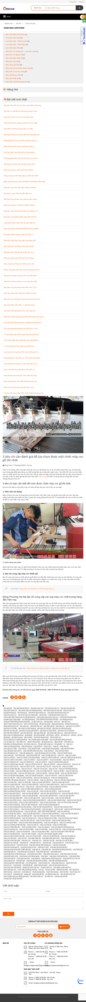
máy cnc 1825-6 (68, 760)
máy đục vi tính (43, 847)
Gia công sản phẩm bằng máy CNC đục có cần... (21, 328)
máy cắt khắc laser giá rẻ (13, 751)
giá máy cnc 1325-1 (73, 726)
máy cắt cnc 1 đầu (10, 748)
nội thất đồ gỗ (27, 865)
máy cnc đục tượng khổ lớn (42, 807)
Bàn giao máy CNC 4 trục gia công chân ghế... (20, 240)
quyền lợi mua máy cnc (31, 867)
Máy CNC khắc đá (12, 78)
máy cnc (61, 755)
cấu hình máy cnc (10, 715)
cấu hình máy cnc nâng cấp (28, 715)
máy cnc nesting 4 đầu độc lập (14, 825)
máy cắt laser (49, 751)
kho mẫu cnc (21, 742)
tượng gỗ (27, 874)
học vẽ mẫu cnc (9, 742)
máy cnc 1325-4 (42, 760)
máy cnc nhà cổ (32, 825)
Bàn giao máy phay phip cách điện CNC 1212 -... (21, 287)
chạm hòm (43, 715)
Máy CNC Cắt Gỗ (12, 61)
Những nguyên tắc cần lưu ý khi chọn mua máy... (21, 158)
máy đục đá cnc (35, 843)
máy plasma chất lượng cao (51, 858)
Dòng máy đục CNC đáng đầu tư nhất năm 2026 (21, 176)
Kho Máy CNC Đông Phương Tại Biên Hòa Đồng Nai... (23, 322)
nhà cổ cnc (8, 865)
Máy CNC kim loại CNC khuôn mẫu (18, 68)
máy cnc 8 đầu (59, 771)
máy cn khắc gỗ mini (49, 755)
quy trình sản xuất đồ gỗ (12, 867)
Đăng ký (81, 2)
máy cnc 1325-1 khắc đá (50, 757)
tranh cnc (17, 872)
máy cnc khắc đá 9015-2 (70, 813)
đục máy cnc (24, 726)
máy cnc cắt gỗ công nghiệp (14, 775)
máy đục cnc (36, 840)
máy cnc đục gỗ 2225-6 (70, 793)
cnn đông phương (66, 719)
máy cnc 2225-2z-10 (11, 762)
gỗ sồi (80, 735)
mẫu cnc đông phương (12, 746)
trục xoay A (8, 874)
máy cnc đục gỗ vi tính (32, 798)
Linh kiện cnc (68, 742)
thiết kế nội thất (62, 869)
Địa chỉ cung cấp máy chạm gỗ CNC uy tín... (19, 387)
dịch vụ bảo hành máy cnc (13, 724)
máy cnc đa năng (42, 787)
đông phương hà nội (11, 726)
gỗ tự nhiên (28, 737)
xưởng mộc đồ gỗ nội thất (13, 878)
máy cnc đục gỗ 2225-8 (12, 795)
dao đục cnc (66, 721)
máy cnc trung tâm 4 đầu (40, 831)
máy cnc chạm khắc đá (12, 784)
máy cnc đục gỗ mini (66, 795)
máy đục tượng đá (59, 845)
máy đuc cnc (26, 840)
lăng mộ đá (58, 742)
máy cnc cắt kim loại (66, 775)
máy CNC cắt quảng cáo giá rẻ (15, 780)
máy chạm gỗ (20, 755)
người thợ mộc (71, 863)
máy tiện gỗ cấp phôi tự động (36, 861)
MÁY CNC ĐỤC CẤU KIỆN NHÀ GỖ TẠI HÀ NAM (21, 229)
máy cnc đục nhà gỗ (74, 800)
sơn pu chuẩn (50, 869)
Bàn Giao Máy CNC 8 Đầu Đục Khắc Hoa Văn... (21, 293)
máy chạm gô (8, 755)
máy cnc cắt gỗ (54, 773)
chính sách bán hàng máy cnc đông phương (19, 717)
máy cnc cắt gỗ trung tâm (34, 775)
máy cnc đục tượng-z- (11, 809)
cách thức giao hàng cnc (37, 713)
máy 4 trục (47, 746)
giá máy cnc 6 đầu (10, 728)
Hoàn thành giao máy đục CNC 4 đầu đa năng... (21, 375)
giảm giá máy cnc (70, 733)
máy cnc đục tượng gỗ (29, 804)
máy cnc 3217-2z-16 (27, 766)
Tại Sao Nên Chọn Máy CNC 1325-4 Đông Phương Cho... (24, 393)
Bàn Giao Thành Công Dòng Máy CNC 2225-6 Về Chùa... (24, 317)
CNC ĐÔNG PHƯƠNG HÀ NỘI (47, 719)
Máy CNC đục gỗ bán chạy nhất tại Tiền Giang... (21, 199)
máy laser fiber (74, 856)
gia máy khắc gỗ (26, 733)
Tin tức (18, 23)
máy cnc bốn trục (72, 771)
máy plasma (35, 858)
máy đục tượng (22, 845)
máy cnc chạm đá (10, 782)
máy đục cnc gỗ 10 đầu (64, 840)
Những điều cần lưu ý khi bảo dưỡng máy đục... (21, 140)
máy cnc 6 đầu (9, 771)
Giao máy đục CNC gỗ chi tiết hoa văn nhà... (19, 264)
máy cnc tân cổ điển (26, 829)
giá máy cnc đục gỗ (11, 730)
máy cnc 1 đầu (70, 755)
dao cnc (57, 721)
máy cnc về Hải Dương (51, 836)
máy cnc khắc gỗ (10, 816)
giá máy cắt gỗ (49, 726)
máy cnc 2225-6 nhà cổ (33, 764)
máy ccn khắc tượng (64, 753)
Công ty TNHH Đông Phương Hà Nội (17, 721)
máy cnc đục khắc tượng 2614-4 (34, 800)
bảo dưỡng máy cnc (52, 708)
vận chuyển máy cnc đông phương (16, 876)
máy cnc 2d (76, 764)
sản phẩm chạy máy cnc (62, 867)
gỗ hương (50, 735)
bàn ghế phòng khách (21, 708)
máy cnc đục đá (32, 791)
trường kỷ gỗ (17, 874)
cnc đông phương (28, 719)
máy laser (44, 856)
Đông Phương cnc (71, 724)
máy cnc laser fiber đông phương (30, 822)
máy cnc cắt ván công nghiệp (64, 780)
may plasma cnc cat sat (71, 858)
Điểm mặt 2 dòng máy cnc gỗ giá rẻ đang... (19, 146)
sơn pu (41, 869)
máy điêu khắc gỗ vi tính (51, 838)
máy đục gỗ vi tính (72, 843)
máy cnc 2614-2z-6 (63, 764)
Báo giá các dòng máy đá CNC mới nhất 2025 (20, 275)
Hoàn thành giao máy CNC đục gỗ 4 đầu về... (20, 223)
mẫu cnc (70, 744)
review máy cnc (46, 867)
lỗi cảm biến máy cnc (45, 744)
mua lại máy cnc (44, 863)
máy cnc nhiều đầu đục (12, 827)
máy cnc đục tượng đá (12, 804)
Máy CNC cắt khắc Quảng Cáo (17, 82)
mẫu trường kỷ (27, 746)
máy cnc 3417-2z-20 (43, 766)
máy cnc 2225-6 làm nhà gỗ (14, 764)
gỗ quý (73, 735)
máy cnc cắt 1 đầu (10, 773)
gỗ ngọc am (65, 735)
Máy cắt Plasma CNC (13, 75)
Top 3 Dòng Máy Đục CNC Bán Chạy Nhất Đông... (21, 340)
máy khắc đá (46, 849)
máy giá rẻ (36, 849)
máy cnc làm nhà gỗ (43, 820)
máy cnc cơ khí (9, 787)
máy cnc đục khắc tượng (12, 800)
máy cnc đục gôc (48, 798)
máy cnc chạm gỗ (24, 782)
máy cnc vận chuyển (29, 834)
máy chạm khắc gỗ (33, 755)
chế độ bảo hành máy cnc (57, 715)
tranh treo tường (52, 872)
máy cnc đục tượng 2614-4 (28, 802)
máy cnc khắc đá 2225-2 (31, 813)
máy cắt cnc (64, 746)
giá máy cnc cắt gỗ (44, 728)
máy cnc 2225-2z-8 (27, 762)
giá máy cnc (60, 726)
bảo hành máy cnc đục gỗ (52, 710)
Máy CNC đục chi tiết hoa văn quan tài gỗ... (19, 246)
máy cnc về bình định (33, 836)
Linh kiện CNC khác (13, 38)
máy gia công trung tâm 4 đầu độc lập (17, 849)
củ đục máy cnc (37, 721)
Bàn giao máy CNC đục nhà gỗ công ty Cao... (20, 164)
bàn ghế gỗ (8, 708)
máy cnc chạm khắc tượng (70, 784)
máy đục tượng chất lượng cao (40, 845)
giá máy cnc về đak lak (66, 730)
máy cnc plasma (43, 827)
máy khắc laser (56, 852)
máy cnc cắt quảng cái (42, 778)
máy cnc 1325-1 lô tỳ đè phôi (71, 757)
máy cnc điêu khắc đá (11, 789)
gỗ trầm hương (17, 737)
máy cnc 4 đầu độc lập (12, 769)
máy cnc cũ (30, 787)
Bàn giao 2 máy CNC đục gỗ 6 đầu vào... (18, 193)
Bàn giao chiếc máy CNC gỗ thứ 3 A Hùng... (19, 258)
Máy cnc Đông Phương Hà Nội (14, 791)
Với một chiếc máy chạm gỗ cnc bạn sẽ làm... (20, 152)
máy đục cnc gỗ (48, 840)
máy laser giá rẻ (9, 858)
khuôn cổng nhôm (33, 742)
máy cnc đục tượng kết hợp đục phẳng (17, 807)
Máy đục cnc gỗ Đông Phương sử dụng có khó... (21, 111)
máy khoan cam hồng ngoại (29, 856)
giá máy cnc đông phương (61, 728)
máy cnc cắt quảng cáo (59, 778)
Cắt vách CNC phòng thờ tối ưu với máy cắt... (20, 311)
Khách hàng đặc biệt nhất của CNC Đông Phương (21, 270)
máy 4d (55, 746)
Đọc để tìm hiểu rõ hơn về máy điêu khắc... (19, 117)
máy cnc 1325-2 (29, 760)
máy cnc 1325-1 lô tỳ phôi (13, 760)
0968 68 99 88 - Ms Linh (37, 957)
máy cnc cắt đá (41, 773)
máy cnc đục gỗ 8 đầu (30, 795)
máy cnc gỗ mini (30, 811)
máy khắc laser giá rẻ (51, 854)
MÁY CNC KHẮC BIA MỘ (47, 811)
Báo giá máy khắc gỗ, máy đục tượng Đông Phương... (23, 105)
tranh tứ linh (64, 872)
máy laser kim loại (23, 858)
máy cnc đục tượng (10, 802)
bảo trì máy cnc (68, 710)
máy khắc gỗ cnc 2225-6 (26, 852)
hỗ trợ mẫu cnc (55, 737)
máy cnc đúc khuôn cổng (56, 800)
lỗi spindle (58, 744)
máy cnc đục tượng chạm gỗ (68, 802)
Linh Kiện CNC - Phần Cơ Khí (16, 41)
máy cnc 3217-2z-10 (11, 766)
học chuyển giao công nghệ (38, 739)
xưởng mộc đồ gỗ (61, 876)
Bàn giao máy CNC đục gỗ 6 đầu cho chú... (19, 252)
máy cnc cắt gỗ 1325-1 (69, 773)
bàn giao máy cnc (37, 708)
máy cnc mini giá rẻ (51, 822)
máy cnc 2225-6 (41, 762)
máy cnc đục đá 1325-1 (48, 791)
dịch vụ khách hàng (31, 724)
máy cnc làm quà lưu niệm (61, 820)
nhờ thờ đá (17, 865)
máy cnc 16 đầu (55, 760)
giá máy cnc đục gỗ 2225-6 (29, 730)
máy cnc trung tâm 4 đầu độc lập (62, 831)
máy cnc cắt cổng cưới (26, 773)
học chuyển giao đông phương (60, 739)
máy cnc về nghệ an (68, 836)
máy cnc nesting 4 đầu (68, 822)
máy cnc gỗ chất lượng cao (13, 811)
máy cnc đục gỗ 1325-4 (12, 793)
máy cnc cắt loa (9, 778)
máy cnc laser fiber (10, 822)
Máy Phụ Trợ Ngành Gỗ (14, 55)
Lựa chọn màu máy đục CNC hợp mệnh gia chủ (21, 352)
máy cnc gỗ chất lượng (72, 809)
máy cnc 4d (53, 769)
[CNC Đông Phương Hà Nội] (9, 8)
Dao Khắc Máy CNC (13, 48)
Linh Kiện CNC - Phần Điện (15, 44)
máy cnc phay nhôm (29, 827)
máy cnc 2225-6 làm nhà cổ (58, 762)
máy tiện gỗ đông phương (58, 861)
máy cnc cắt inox (51, 775)
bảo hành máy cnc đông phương (30, 710)
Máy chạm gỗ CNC (12, 65)
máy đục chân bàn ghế (12, 840)
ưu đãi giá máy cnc (52, 874)
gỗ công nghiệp (39, 735)
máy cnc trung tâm (23, 831)
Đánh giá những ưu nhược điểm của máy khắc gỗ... (22, 135)
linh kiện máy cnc (30, 744)
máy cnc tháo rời (55, 829)
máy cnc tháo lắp (41, 829)
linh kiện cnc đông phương (13, 744)
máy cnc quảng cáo (11, 829)
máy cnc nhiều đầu (59, 825)
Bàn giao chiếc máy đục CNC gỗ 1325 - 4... (19, 234)
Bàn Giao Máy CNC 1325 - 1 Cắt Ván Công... (20, 305)
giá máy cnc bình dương (27, 728)
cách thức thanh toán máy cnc (58, 713)
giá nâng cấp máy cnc (55, 733)
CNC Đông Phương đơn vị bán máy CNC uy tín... (21, 364)
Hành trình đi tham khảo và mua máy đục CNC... (21, 281)
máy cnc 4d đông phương (68, 769)
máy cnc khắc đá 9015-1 (51, 813)
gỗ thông (7, 737)
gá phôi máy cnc (36, 726)
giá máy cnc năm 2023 (48, 730)
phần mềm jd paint (40, 865)
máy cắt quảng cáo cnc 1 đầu (45, 753)
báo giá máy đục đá (68, 708)
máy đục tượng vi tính (28, 847)
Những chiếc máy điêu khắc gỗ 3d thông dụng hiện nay (36, 588)
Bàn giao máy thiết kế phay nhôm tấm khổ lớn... (21, 217)
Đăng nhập (73, 2)
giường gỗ (28, 735)
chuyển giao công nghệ (12, 719)
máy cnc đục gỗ (64, 791)
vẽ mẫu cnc (49, 876)
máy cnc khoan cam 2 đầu (47, 818)
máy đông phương (67, 838)
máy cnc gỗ (43, 476)
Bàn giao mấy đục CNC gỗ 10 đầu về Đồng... (20, 205)
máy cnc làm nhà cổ (27, 820)
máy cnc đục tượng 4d (48, 802)
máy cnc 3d (57, 766)
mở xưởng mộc (31, 863)
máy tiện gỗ (20, 861)
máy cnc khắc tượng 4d (12, 818)
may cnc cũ (20, 787)
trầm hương (8, 872)
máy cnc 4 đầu (67, 766)
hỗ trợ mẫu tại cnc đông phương (15, 739)
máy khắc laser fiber (34, 854)
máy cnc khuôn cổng (11, 820)
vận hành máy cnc (36, 876)
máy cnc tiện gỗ (9, 831)
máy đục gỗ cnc (58, 843)
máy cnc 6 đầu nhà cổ (44, 771)
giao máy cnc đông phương (13, 735)
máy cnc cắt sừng (46, 780)
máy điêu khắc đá (34, 838)
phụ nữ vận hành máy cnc (58, 865)
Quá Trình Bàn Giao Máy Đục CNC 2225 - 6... (20, 369)
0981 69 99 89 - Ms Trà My (37, 953)
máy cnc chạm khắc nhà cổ (49, 784)
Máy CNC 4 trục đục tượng (15, 71)
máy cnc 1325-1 (9, 757)
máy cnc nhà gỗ (45, 825)
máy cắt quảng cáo (26, 753)
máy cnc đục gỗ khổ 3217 (49, 795)
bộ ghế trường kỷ (10, 713)
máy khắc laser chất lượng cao (15, 854)
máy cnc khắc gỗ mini (41, 816)
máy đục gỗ (47, 843)
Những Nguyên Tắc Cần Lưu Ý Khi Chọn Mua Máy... (22, 358)
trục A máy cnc (75, 872)
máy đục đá (24, 843)
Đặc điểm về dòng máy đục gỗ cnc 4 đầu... (19, 129)
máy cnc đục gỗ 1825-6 (30, 793)
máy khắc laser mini (11, 856)
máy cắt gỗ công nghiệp (50, 748)
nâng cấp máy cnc (58, 863)
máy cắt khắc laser (67, 748)
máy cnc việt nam (10, 838)
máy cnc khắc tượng (57, 816)
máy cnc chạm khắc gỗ (30, 784)
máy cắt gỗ (22, 748)
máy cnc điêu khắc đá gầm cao (32, 789)
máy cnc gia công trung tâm (31, 809)
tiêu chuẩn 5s (74, 869)
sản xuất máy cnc (10, 869)
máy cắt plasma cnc (11, 753)
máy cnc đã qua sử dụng (58, 787)
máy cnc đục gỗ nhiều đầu (13, 798)
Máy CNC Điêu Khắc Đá (14, 58)
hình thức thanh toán (41, 737)
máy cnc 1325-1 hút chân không (28, 757)
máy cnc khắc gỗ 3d (24, 816)
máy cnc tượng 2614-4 (12, 834)
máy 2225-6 (38, 746)
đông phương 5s (58, 724)
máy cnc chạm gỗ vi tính (60, 782)
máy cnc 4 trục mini (40, 769)
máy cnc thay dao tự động (72, 829)
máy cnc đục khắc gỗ (62, 798)
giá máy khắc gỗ (40, 733)
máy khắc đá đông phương (61, 849)
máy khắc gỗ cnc (10, 852)
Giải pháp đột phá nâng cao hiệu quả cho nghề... (21, 123)
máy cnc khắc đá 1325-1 (12, 813)
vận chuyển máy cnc (68, 874)
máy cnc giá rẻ (47, 809)
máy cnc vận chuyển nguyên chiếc (50, 834)
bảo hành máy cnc (10, 710)
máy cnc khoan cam (29, 818)
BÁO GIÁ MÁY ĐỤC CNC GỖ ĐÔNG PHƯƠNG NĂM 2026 (24, 182)
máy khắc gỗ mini (43, 852)
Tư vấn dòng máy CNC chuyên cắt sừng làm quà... (22, 334)
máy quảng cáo (9, 861)
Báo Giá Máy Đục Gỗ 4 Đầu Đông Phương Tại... (21, 381)
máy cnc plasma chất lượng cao (62, 827)
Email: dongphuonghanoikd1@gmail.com (43, 983)
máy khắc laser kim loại (68, 854)
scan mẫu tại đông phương (27, 869)
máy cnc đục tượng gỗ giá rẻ (49, 804)
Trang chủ (8, 23)
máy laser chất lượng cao (59, 856)
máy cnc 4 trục (27, 769)
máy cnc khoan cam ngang (68, 818)
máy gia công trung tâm (58, 847)
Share (5, 698)
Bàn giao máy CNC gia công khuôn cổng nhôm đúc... (23, 299)
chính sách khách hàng (68, 717)
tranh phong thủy (39, 872)
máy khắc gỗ (77, 849)
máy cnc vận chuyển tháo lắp (14, 836)
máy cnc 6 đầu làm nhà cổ (25, 771)
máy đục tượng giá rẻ (11, 847)
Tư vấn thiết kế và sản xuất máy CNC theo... (19, 346)
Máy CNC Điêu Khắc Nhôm (15, 34)
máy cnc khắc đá (63, 811)
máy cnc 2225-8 (49, 764)
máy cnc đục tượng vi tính (63, 807)
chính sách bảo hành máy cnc (47, 717)
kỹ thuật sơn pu (47, 742)
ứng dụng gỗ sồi (38, 874)
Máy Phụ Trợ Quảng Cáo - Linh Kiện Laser (21, 51)
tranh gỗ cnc (26, 872)
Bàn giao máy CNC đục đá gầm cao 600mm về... (21, 211)
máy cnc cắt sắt (32, 780)
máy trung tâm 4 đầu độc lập (14, 863)
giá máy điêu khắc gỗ (11, 733)
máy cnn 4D (22, 838)
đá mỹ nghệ (48, 721)
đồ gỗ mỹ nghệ (45, 724)
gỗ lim (57, 735)
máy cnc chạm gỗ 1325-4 (41, 782)
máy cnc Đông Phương (53, 789)
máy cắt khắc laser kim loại (32, 751)
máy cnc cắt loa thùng (24, 778)
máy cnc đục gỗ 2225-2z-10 (50, 793)
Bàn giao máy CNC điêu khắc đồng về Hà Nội (20, 187)
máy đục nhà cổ (9, 845)
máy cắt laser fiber (61, 751)
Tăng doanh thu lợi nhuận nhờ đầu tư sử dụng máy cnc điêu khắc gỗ (48, 668)
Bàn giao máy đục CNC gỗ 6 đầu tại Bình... (19, 170)
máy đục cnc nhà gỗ (11, 843)
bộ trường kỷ (22, 713)
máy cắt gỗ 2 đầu (34, 748)
